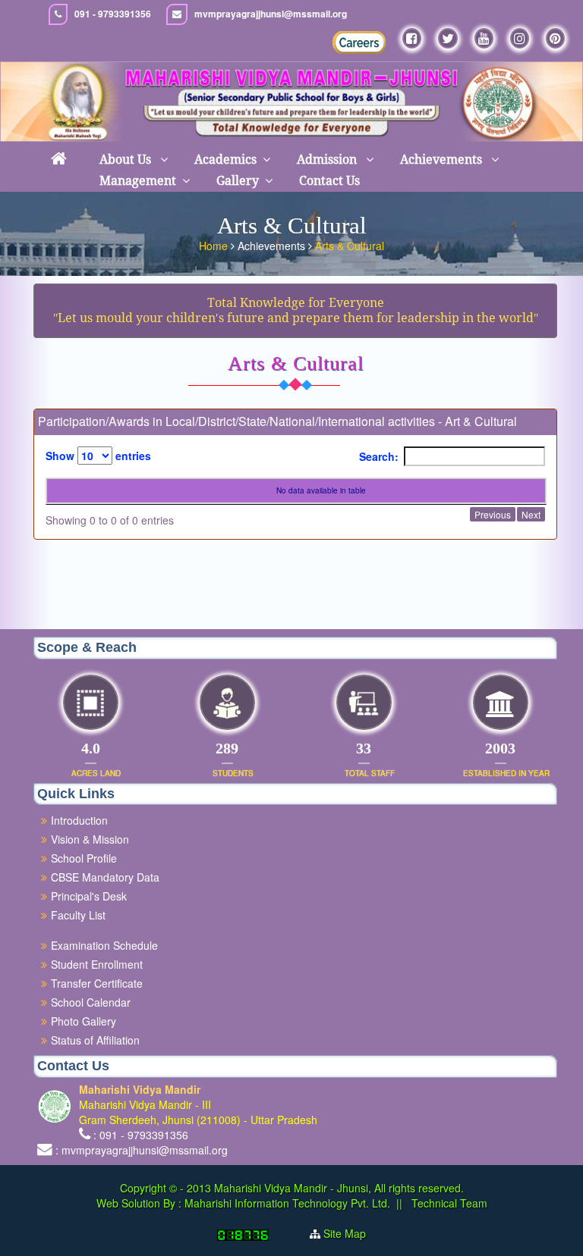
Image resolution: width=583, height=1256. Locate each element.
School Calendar (91, 1002)
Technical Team (447, 1203)
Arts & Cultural (349, 245)
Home (213, 245)
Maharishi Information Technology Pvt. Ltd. (285, 1203)
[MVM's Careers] (359, 42)
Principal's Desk (89, 896)
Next (531, 514)
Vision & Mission (90, 839)
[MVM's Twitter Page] (448, 38)
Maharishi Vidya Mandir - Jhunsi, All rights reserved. (339, 1187)
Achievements (442, 159)
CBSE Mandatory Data (105, 877)
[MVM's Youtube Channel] (483, 38)
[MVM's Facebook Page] (411, 38)
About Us (126, 159)
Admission (328, 159)
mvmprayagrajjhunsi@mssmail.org (270, 14)
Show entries (98, 455)
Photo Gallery (83, 1021)
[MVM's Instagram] (519, 38)
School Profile (84, 858)
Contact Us (329, 181)
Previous (492, 514)
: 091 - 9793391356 (140, 1134)
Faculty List (78, 914)
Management (137, 181)
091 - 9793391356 (112, 14)
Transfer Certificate (97, 983)
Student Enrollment (97, 964)
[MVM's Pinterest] (555, 38)
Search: (379, 456)
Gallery (237, 181)
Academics (225, 159)
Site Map (344, 1233)
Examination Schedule (104, 945)
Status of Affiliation (95, 1040)
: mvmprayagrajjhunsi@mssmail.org (141, 1149)
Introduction (79, 820)
